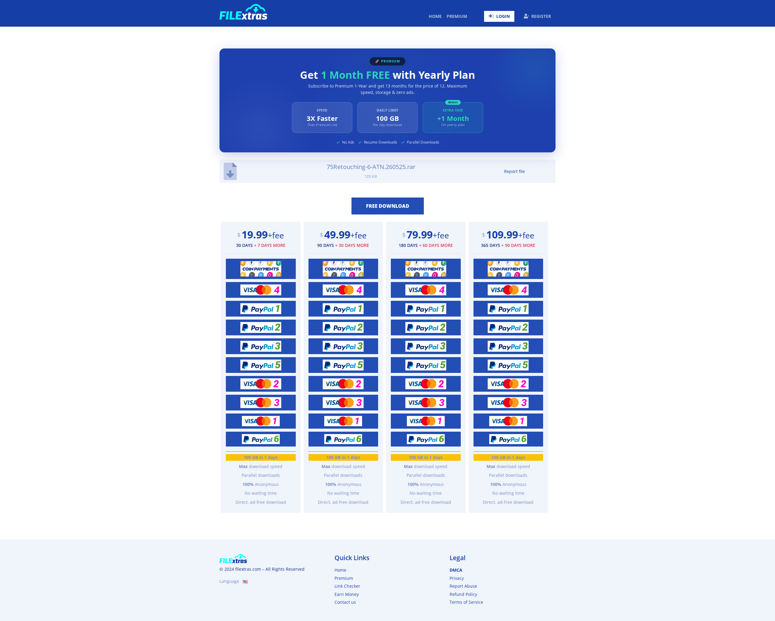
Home (436, 16)
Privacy (457, 578)
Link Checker (347, 586)
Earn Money (347, 594)
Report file (514, 171)
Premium (457, 16)
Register (541, 16)
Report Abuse (463, 586)
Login (503, 16)
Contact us (345, 602)
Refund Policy (463, 594)
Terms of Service (466, 602)
